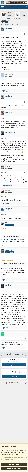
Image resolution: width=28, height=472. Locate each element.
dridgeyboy (5, 24)
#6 (26, 172)
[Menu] (4, 7)
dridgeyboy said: (7, 260)
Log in (15, 376)
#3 (26, 102)
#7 (26, 196)
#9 (26, 228)
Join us (15, 365)
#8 (26, 214)
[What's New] (26, 7)
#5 (26, 138)
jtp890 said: (5, 233)
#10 (26, 256)
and (10, 91)
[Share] (24, 34)
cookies (15, 450)
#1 (26, 34)
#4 (26, 118)
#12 (26, 338)
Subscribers (9, 18)
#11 (26, 291)
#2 (26, 80)
